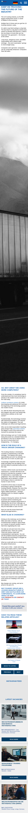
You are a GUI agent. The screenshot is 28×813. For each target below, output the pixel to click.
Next (19, 672)
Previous (7, 672)
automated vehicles (19, 429)
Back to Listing (10, 666)
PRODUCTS (9, 597)
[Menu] (25, 3)
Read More (14, 739)
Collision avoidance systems (10, 402)
